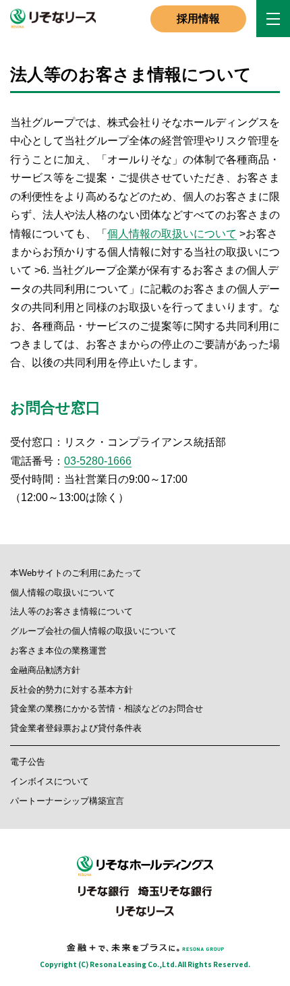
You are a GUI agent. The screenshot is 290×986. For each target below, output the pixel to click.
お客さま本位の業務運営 (58, 650)
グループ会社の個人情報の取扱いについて (93, 631)
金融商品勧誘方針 (45, 670)
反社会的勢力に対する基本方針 (71, 690)
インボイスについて (49, 781)
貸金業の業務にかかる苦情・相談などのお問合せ (106, 708)
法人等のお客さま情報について (71, 611)
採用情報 (198, 18)
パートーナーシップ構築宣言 (67, 801)
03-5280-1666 (98, 461)
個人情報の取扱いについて (172, 233)
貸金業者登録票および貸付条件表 (76, 728)
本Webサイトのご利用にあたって (76, 573)
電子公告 (27, 762)
